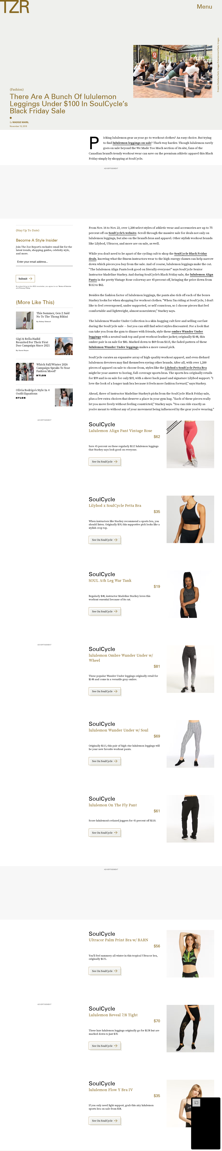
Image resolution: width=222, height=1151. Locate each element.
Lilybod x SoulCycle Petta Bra (186, 368)
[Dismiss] (216, 1100)
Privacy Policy (24, 288)
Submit (23, 278)
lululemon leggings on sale (132, 143)
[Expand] (194, 1100)
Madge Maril (21, 122)
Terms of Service (65, 286)
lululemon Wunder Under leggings (114, 347)
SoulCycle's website (122, 233)
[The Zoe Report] (14, 6)
